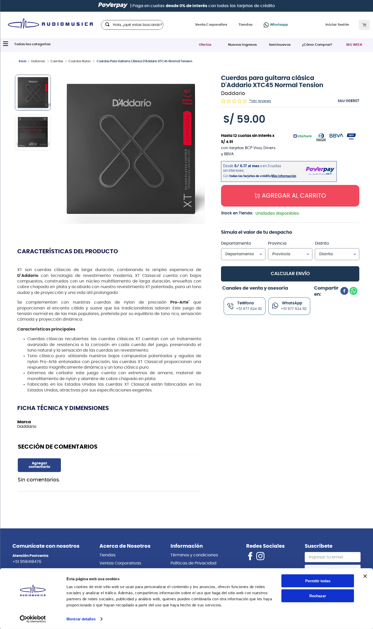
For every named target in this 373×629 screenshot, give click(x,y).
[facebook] (344, 291)
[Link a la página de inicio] (23, 61)
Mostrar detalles (81, 619)
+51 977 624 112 (294, 309)
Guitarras (38, 61)
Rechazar (317, 596)
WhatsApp (292, 303)
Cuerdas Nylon (80, 61)
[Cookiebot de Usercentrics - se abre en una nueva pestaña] (33, 619)
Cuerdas (56, 61)
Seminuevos (280, 44)
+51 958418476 (26, 562)
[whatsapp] (353, 291)
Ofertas (205, 44)
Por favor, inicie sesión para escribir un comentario (39, 465)
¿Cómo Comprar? (317, 44)
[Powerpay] (113, 6)
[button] (130, 150)
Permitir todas (317, 581)
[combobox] (132, 25)
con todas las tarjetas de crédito (220, 6)
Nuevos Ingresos (242, 44)
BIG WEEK (354, 44)
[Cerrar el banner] (365, 576)
